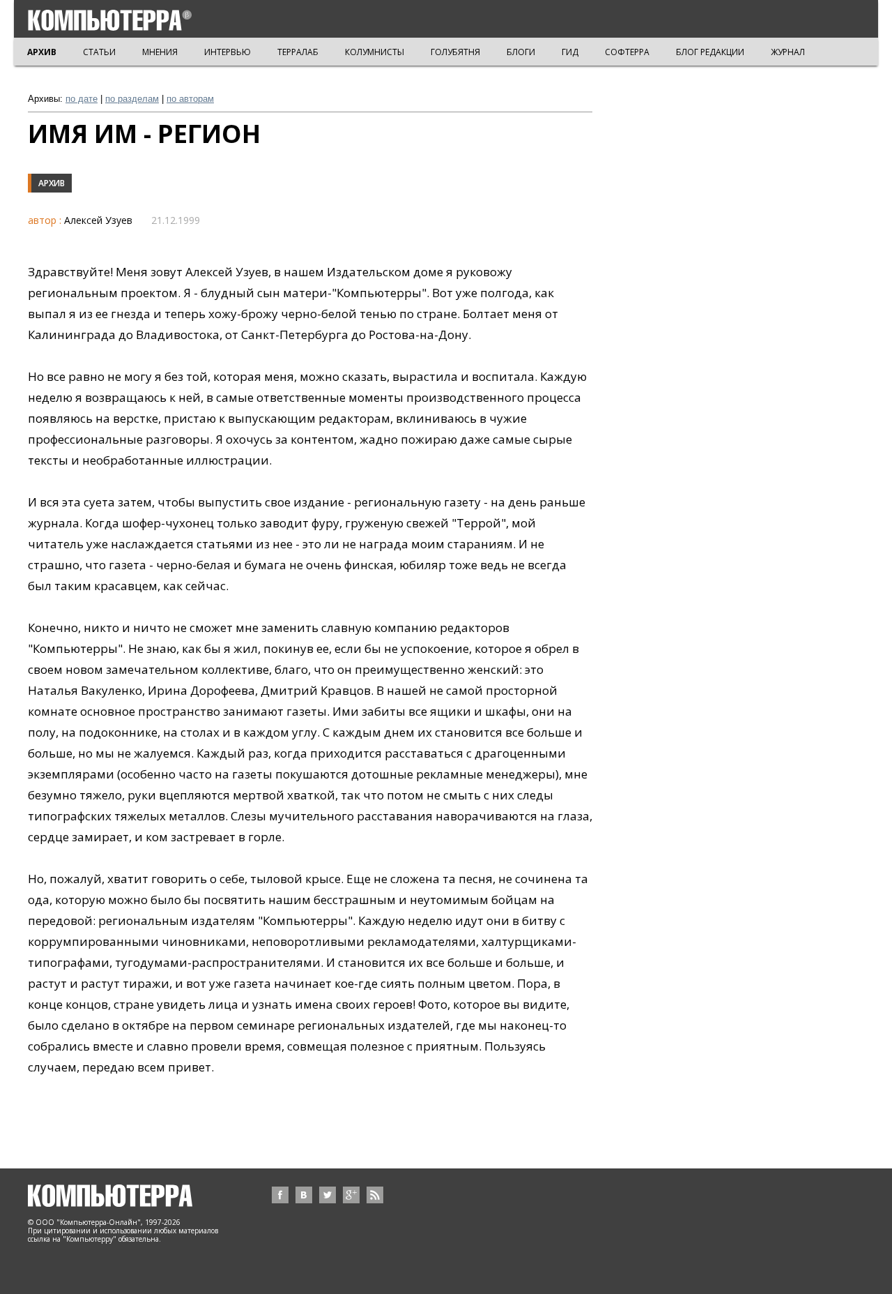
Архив (51, 183)
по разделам (132, 98)
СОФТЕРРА (627, 52)
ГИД (570, 52)
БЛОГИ (521, 52)
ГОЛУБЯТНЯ (455, 52)
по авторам (190, 98)
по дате (82, 98)
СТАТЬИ (99, 52)
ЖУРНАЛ (788, 52)
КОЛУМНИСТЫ (374, 52)
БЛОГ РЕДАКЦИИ (710, 52)
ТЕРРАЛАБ (297, 52)
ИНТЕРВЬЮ (227, 52)
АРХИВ (41, 52)
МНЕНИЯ (160, 52)
